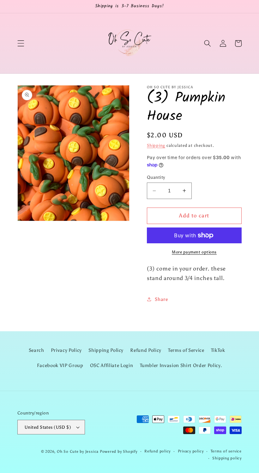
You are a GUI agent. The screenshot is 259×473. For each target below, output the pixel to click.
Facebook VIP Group (60, 365)
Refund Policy (145, 350)
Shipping (156, 145)
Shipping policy (227, 458)
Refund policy (157, 451)
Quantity (156, 177)
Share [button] (161, 299)
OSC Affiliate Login (111, 365)
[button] (20, 43)
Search (36, 350)
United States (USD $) (48, 427)
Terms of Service (186, 350)
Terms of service (226, 451)
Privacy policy (191, 451)
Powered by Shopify (118, 451)
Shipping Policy (105, 350)
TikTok (218, 350)
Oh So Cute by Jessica (78, 451)
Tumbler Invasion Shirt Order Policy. (181, 365)
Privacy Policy (66, 350)
